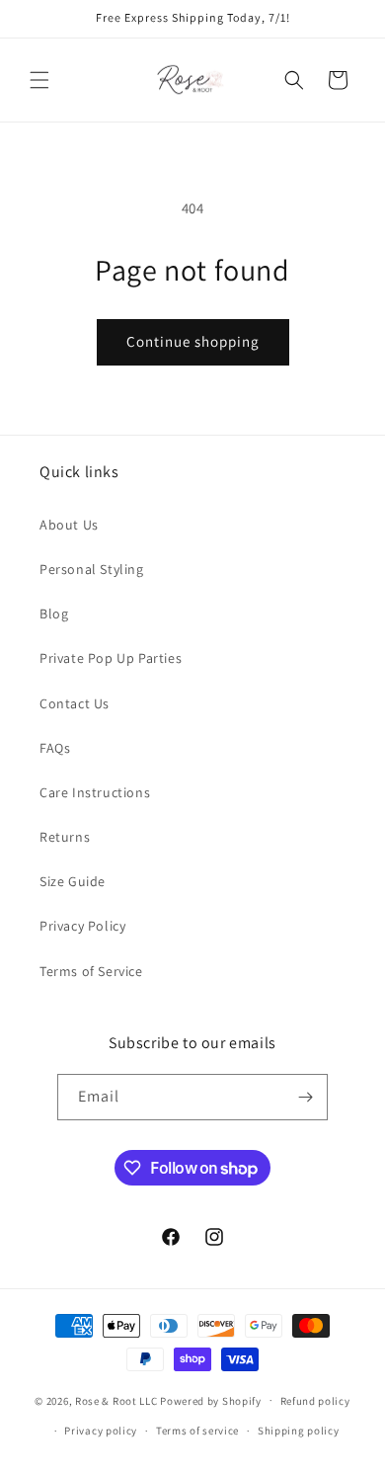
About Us (69, 524)
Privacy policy (100, 1430)
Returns (64, 837)
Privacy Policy (82, 926)
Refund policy (315, 1401)
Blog (53, 613)
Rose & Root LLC (116, 1400)
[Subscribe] (305, 1097)
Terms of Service (91, 971)
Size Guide (72, 881)
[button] (39, 80)
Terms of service (197, 1430)
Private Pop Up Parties (110, 658)
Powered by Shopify (211, 1400)
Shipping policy (299, 1430)
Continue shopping (193, 341)
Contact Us (74, 703)
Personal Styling (91, 569)
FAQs (54, 748)
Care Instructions (94, 792)
